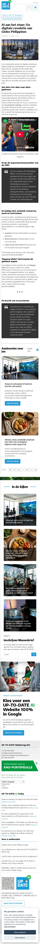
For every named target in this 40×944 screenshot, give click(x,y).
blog (10, 15)
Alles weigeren (20, 937)
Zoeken (35, 3)
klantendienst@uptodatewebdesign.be (15, 755)
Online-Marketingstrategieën (12, 19)
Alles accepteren (20, 932)
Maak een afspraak (13, 733)
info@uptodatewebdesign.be (12, 753)
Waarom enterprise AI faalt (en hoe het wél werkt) (20, 799)
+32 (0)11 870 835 (8, 751)
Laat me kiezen (9, 926)
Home (4, 15)
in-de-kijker (18, 15)
